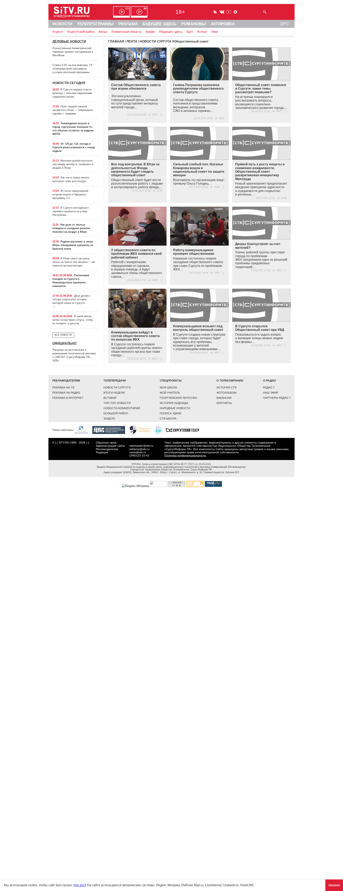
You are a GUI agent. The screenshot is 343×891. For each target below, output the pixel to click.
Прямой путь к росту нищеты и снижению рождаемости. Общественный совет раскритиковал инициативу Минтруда (260, 172)
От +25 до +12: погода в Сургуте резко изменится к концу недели (73, 147)
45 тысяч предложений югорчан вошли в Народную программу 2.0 (70, 194)
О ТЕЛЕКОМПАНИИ (230, 380)
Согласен (334, 885)
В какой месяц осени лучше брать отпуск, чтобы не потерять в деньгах (72, 320)
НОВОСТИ (62, 24)
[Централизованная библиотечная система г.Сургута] (110, 429)
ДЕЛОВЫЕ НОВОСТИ (69, 41)
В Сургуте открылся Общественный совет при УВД (259, 327)
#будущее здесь (170, 31)
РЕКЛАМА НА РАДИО (66, 392)
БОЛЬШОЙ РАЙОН (115, 413)
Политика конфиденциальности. (185, 455)
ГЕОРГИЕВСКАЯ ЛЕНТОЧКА (178, 397)
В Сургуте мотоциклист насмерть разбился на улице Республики (70, 211)
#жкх (214, 31)
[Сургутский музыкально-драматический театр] (184, 429)
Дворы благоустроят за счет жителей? (257, 245)
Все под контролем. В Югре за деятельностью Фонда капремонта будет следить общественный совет (135, 170)
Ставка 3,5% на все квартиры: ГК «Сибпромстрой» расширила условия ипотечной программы (72, 69)
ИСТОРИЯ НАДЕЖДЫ (174, 403)
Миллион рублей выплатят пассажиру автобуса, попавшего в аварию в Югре (72, 164)
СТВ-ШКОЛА (168, 418)
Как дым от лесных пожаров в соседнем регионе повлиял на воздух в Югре (71, 228)
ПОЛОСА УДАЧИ (170, 413)
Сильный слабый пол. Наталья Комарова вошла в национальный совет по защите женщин (198, 170)
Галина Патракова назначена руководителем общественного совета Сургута (198, 88)
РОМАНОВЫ (193, 24)
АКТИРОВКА (223, 24)
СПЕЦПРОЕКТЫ (171, 380)
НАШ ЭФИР (270, 392)
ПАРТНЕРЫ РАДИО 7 (277, 397)
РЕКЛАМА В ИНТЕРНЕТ (68, 397)
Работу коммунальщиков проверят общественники (193, 251)
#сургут (57, 31)
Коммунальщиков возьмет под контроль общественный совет (198, 327)
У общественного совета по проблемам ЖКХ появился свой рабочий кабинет (136, 253)
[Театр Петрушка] (160, 429)
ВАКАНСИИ (224, 397)
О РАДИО (269, 380)
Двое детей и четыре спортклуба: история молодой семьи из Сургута (71, 299)
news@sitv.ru (137, 452)
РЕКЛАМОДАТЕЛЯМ (66, 380)
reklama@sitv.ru (139, 449)
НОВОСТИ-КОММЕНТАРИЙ (121, 408)
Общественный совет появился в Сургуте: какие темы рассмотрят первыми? (260, 88)
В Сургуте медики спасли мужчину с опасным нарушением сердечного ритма (72, 93)
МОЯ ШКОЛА (168, 387)
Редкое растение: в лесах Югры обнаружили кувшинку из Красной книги (72, 245)
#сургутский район (80, 31)
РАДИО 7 (269, 387)
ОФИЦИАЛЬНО (64, 343)
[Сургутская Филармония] (83, 429)
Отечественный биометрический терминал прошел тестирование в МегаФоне (72, 52)
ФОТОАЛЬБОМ (226, 392)
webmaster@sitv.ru (141, 445)
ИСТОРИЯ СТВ (226, 387)
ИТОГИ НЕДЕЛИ (114, 392)
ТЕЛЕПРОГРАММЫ (95, 24)
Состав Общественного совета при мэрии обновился (136, 86)
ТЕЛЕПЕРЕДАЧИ (114, 380)
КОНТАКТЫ (224, 403)
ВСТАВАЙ (109, 397)
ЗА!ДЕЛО (109, 418)
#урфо (150, 31)
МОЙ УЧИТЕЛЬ (170, 392)
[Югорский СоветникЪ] (142, 429)
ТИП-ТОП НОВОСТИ (117, 403)
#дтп (189, 31)
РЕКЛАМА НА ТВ (63, 387)
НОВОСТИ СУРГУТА (117, 387)
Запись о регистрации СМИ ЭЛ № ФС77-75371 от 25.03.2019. (176, 464)
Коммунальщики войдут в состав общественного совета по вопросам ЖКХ (135, 336)
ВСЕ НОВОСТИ (63, 334)
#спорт (202, 31)
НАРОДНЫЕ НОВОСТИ (175, 408)
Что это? (79, 885)
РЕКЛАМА (128, 24)
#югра (102, 31)
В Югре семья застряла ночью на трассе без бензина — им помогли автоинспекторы (73, 262)
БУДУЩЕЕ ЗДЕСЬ (159, 24)
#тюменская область (126, 31)
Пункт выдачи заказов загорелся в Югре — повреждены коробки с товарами (72, 110)
